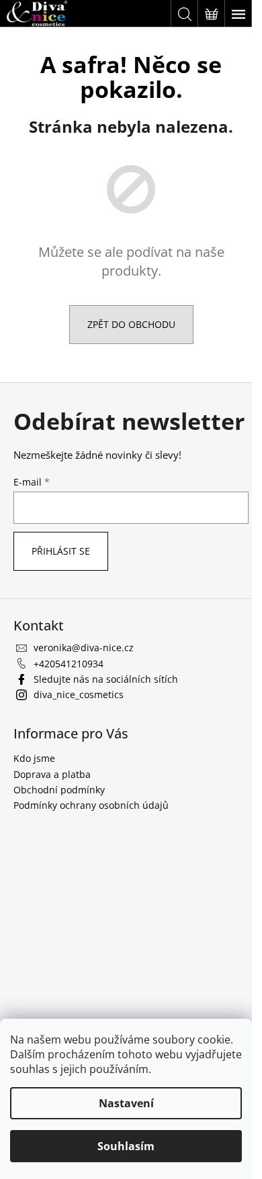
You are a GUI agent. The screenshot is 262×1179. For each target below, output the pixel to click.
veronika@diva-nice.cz (84, 647)
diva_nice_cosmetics (79, 694)
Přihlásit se (61, 551)
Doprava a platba (52, 774)
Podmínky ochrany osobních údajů (91, 805)
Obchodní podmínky (59, 789)
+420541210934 (68, 663)
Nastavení (126, 1103)
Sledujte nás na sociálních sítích (106, 679)
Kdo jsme (34, 758)
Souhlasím (126, 1146)
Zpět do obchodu (131, 324)
